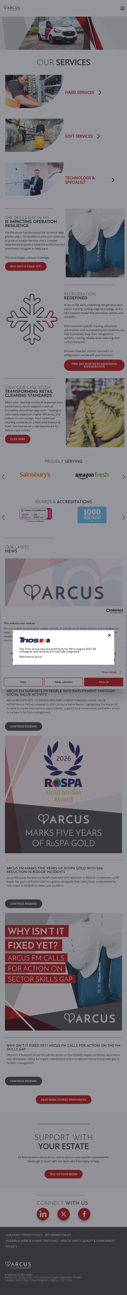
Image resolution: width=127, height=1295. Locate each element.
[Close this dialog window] (109, 635)
